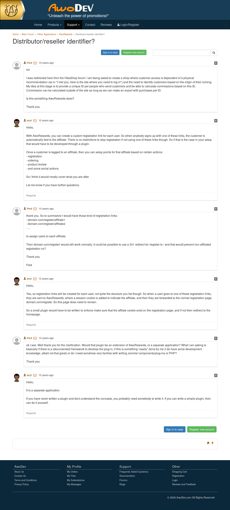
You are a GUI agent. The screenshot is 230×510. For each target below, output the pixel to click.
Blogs (122, 484)
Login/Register (129, 25)
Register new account (133, 52)
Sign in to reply (110, 52)
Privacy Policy (21, 484)
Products (54, 25)
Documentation (127, 475)
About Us (19, 471)
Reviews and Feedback (184, 484)
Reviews (106, 25)
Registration (178, 475)
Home (38, 25)
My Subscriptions (75, 480)
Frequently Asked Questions (133, 471)
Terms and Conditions (25, 480)
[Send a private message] (35, 62)
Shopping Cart (179, 471)
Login (175, 480)
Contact (90, 25)
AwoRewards (65, 34)
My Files (71, 475)
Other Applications (46, 34)
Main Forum (28, 34)
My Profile (74, 466)
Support (72, 25)
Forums (123, 480)
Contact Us (20, 475)
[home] (74, 8)
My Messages (74, 484)
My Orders (72, 471)
